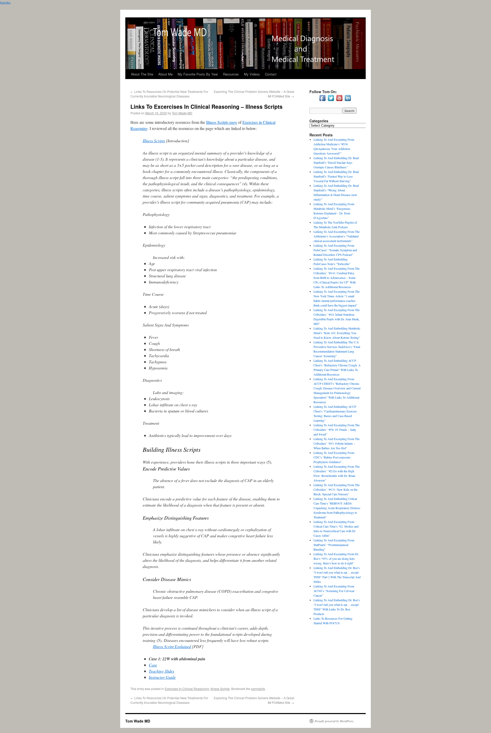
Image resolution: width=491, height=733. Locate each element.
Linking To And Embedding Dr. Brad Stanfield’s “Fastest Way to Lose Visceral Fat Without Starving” (336, 176)
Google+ (5, 2)
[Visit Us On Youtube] (339, 101)
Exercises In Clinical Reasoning (187, 688)
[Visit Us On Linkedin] (347, 101)
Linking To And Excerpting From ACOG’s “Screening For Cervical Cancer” (334, 590)
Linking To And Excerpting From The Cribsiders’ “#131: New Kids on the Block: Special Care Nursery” (337, 489)
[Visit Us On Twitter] (331, 101)
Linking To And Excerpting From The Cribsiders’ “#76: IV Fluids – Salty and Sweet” (337, 429)
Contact (270, 74)
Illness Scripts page (221, 122)
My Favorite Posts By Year (198, 74)
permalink (258, 688)
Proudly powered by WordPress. (334, 721)
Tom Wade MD (182, 113)
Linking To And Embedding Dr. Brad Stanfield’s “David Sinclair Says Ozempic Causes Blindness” (336, 162)
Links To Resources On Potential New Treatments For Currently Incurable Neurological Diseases (169, 93)
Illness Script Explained (172, 646)
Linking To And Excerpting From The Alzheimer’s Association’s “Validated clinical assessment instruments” (337, 236)
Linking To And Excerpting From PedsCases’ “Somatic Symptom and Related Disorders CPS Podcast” (335, 250)
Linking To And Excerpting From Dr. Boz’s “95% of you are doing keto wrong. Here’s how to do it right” (336, 558)
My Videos (252, 74)
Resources (231, 74)
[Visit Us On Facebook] (322, 101)
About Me (165, 74)
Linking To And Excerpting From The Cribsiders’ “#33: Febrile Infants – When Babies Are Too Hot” (337, 443)
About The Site (142, 74)
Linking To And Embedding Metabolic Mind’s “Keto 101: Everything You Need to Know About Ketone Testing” (337, 333)
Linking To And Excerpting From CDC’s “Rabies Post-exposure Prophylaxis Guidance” (334, 457)
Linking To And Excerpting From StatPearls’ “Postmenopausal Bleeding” (334, 544)
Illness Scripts (154, 140)
